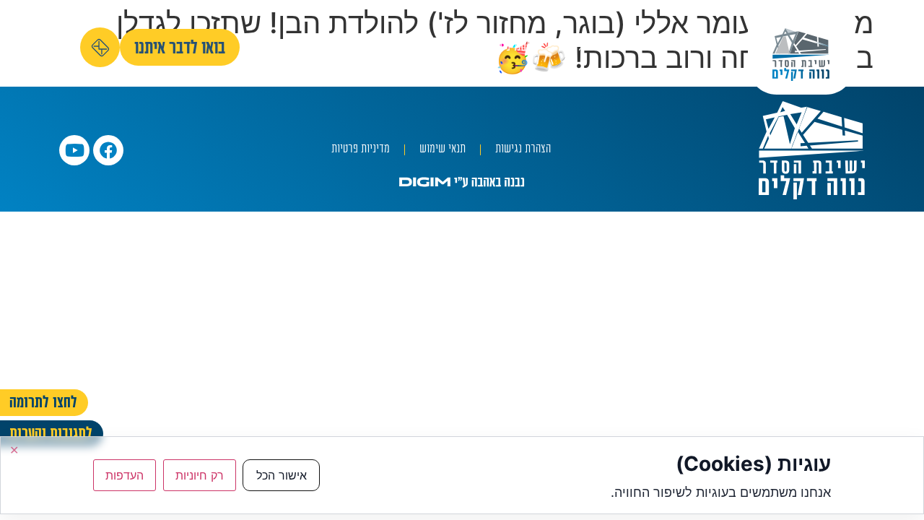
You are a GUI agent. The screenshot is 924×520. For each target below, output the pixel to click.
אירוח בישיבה (307, 47)
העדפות (124, 475)
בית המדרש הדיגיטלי (608, 47)
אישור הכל (281, 475)
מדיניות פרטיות (360, 150)
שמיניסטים (504, 47)
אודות (699, 47)
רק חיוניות (199, 475)
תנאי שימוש (442, 150)
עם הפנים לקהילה (409, 47)
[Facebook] (108, 150)
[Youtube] (74, 150)
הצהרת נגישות (523, 150)
